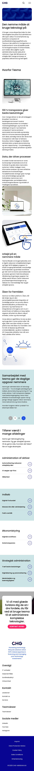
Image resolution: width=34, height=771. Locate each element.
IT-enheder (6, 670)
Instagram (6, 731)
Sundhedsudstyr (8, 677)
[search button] (23, 3)
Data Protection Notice (17, 746)
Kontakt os (6, 696)
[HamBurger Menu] (29, 3)
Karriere (5, 700)
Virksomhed (6, 681)
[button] (11, 418)
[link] (15, 418)
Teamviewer (6, 712)
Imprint (17, 741)
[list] (17, 418)
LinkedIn (5, 723)
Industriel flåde (7, 674)
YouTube (5, 727)
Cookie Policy (17, 750)
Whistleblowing (17, 759)
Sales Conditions (17, 755)
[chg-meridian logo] (10, 3)
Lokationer (6, 693)
